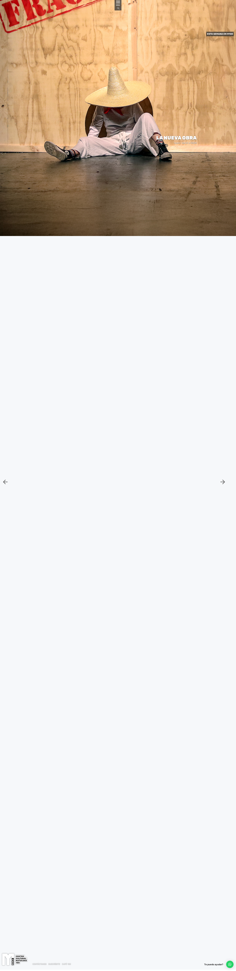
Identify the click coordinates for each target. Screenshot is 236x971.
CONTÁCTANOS (39, 964)
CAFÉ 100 (66, 964)
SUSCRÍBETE (54, 964)
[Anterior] (111, 482)
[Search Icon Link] (118, 9)
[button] (230, 964)
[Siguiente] (222, 482)
